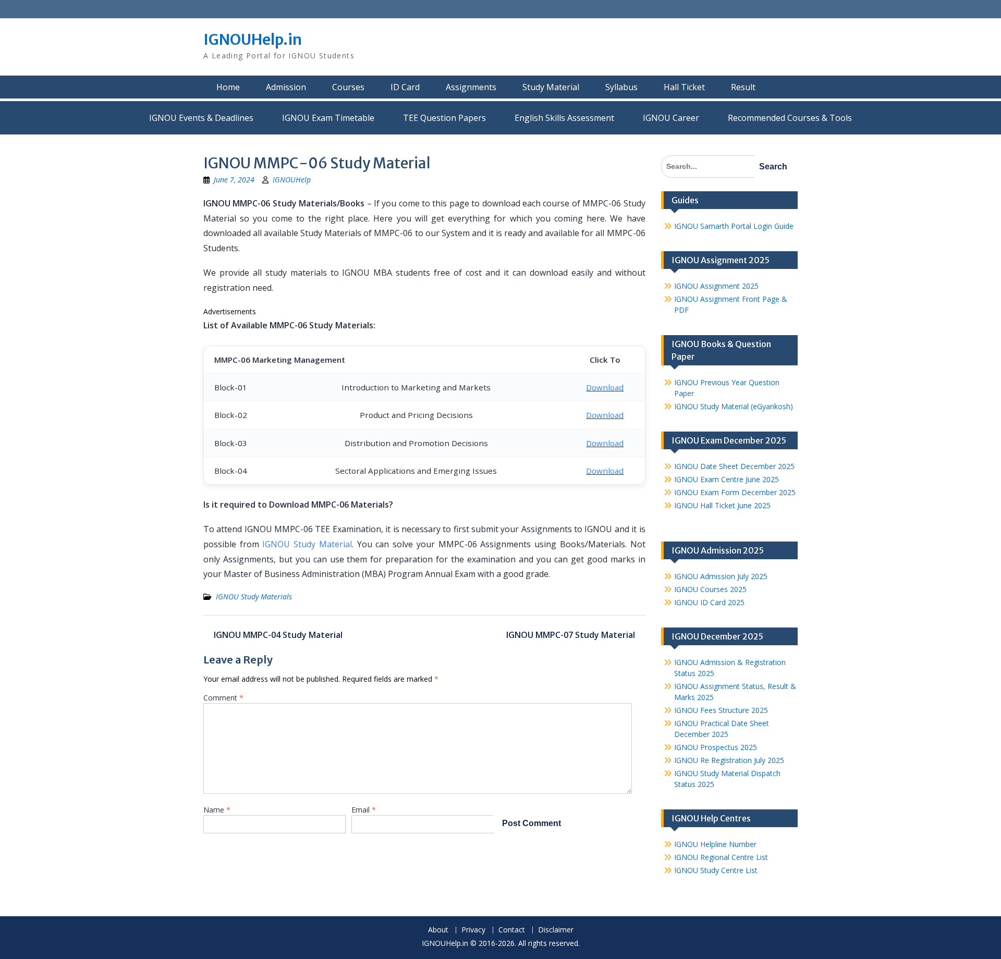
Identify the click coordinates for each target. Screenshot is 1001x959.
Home (228, 87)
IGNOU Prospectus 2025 (715, 747)
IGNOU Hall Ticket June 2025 (722, 505)
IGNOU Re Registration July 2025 (729, 760)
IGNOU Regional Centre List (721, 857)
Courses (348, 87)
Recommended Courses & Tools (790, 118)
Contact (511, 930)
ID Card (405, 87)
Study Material (550, 87)
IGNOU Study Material (306, 544)
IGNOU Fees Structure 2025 (721, 710)
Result (743, 87)
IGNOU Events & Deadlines (201, 118)
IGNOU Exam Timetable (328, 118)
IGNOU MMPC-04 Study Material (278, 635)
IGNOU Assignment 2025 (716, 286)
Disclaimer (555, 930)
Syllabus (621, 87)
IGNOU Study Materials (254, 596)
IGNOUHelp (292, 180)
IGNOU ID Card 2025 (709, 602)
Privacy (473, 930)
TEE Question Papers (444, 118)
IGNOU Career (671, 118)
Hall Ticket (684, 87)
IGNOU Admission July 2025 (720, 576)
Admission (286, 87)
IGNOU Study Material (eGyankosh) (733, 406)
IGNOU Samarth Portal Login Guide (734, 226)
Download (605, 387)
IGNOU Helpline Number (715, 844)
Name (216, 810)
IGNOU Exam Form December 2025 (735, 492)
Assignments (471, 87)
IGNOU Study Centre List (716, 870)
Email (363, 810)
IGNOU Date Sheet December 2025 (734, 466)
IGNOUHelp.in (252, 39)
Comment (223, 698)
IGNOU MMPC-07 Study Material (570, 635)
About (438, 930)
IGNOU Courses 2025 (710, 589)
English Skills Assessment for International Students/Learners (564, 117)
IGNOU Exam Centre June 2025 (726, 479)
